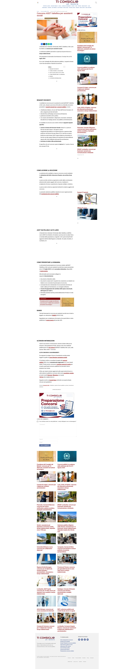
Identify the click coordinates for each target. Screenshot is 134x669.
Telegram (49, 375)
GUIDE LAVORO (82, 7)
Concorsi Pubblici (54, 5)
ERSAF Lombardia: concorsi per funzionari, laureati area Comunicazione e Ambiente (66, 506)
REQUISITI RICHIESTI (54, 68)
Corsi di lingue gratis (65, 647)
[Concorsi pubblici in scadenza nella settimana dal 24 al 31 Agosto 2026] (67, 456)
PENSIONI (77, 7)
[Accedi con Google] (38, 3)
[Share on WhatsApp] (49, 44)
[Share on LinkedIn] (46, 44)
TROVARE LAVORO (72, 7)
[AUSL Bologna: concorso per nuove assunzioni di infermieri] (46, 601)
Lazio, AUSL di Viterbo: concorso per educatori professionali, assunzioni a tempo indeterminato (66, 487)
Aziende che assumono (66, 5)
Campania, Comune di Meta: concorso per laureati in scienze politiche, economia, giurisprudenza (66, 549)
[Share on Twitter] (44, 44)
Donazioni (84, 661)
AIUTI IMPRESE (54, 7)
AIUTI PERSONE (60, 7)
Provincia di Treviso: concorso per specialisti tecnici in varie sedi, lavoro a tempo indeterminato (66, 569)
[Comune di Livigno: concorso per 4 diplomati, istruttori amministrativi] (46, 476)
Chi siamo (69, 657)
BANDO (51, 76)
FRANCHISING (44, 7)
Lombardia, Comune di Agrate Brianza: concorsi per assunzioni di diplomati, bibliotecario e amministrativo (66, 628)
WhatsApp (55, 375)
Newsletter (84, 657)
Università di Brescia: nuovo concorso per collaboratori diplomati (45, 548)
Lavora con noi (75, 661)
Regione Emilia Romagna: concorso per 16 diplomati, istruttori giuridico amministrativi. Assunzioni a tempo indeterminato (45, 570)
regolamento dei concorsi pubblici (50, 194)
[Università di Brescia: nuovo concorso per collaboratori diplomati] (46, 539)
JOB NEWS (49, 7)
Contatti (73, 657)
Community (91, 657)
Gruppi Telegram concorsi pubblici (68, 643)
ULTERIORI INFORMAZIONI (55, 78)
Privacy (88, 657)
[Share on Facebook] (42, 44)
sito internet (52, 347)
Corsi (76, 5)
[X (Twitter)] (82, 640)
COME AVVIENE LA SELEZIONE (56, 70)
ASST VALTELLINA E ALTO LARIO (57, 72)
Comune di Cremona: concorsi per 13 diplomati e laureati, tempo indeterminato (45, 627)
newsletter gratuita (69, 373)
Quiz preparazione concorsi (66, 639)
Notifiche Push (70, 661)
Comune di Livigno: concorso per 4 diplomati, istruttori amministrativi (46, 486)
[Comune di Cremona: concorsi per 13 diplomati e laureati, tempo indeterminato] (46, 618)
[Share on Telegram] (51, 44)
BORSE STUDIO (65, 7)
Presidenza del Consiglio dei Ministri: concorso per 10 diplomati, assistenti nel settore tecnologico (46, 467)
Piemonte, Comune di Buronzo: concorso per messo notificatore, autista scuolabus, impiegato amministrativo (46, 507)
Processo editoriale (78, 657)
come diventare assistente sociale (58, 357)
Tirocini (79, 5)
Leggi (89, 5)
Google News (52, 380)
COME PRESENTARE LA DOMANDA (57, 74)
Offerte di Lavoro (46, 5)
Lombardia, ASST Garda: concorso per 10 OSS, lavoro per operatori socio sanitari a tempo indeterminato (46, 591)
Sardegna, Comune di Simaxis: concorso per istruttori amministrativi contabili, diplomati (66, 591)
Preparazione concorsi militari (67, 651)
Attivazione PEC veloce (65, 646)
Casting (72, 5)
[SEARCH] (96, 2)
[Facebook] (79, 640)
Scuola (59, 5)
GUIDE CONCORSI (88, 7)
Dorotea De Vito (46, 385)
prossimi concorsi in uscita (64, 364)
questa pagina (44, 271)
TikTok (41, 377)
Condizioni (80, 661)
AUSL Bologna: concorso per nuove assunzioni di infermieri (45, 610)
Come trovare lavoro (64, 649)
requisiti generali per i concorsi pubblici (56, 107)
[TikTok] (85, 640)
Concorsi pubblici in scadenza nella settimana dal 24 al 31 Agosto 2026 (66, 466)
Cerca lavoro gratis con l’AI (66, 644)
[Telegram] (88, 640)
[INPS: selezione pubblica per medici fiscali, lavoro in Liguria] (67, 601)
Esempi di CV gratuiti (65, 641)
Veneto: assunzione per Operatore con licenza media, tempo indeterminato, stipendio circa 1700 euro (46, 527)
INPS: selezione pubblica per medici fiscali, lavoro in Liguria (66, 610)
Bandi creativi (84, 5)
